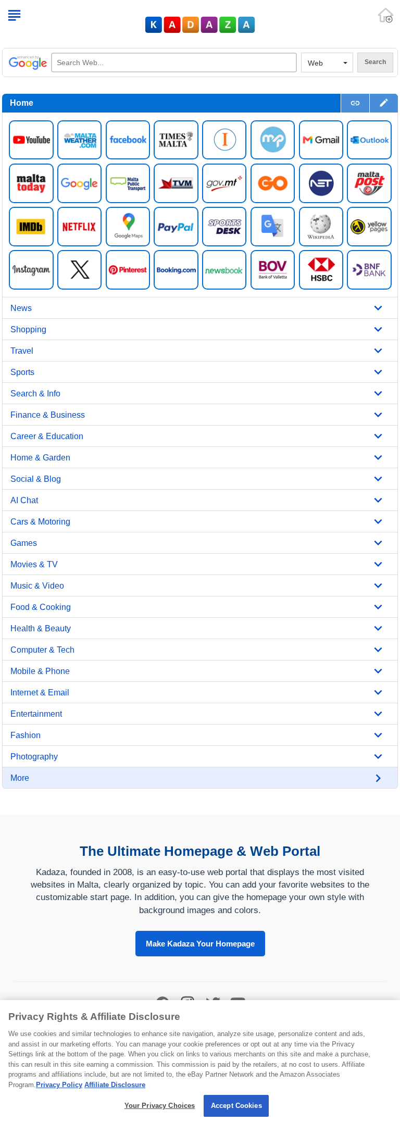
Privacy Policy (59, 1085)
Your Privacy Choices (159, 1105)
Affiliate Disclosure (114, 1085)
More (19, 778)
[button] (383, 103)
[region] (200, 1061)
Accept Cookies (236, 1105)
